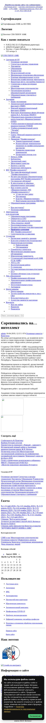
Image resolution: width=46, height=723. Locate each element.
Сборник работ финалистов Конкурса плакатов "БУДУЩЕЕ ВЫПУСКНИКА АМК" (21, 527)
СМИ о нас (5, 538)
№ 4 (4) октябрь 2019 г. (22, 508)
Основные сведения (9, 477)
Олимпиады (6, 542)
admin (3, 333)
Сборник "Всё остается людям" (14, 519)
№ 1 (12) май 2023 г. (15, 517)
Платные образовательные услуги (26, 483)
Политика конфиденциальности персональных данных (19, 709)
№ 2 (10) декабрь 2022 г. (17, 515)
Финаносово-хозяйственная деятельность (18, 485)
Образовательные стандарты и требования (19, 494)
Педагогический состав (11, 481)
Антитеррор (10, 588)
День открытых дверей (10, 544)
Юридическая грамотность (22, 256)
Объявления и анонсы (27, 540)
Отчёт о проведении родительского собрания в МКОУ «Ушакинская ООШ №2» (20, 461)
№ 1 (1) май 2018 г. (9, 506)
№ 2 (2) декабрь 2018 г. (26, 506)
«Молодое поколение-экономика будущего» (19, 465)
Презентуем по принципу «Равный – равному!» (21, 445)
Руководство (38, 479)
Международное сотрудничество (24, 538)
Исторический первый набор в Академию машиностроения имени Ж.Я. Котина (18, 448)
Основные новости (34, 333)
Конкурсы (5, 336)
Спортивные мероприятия (32, 542)
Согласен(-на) (35, 716)
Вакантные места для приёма (13, 488)
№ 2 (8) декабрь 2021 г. (22, 513)
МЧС (8, 592)
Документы (16, 479)
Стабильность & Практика (12, 440)
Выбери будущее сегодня (11, 443)
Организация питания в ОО (26, 492)
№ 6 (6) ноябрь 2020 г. (23, 510)
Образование (26, 479)
